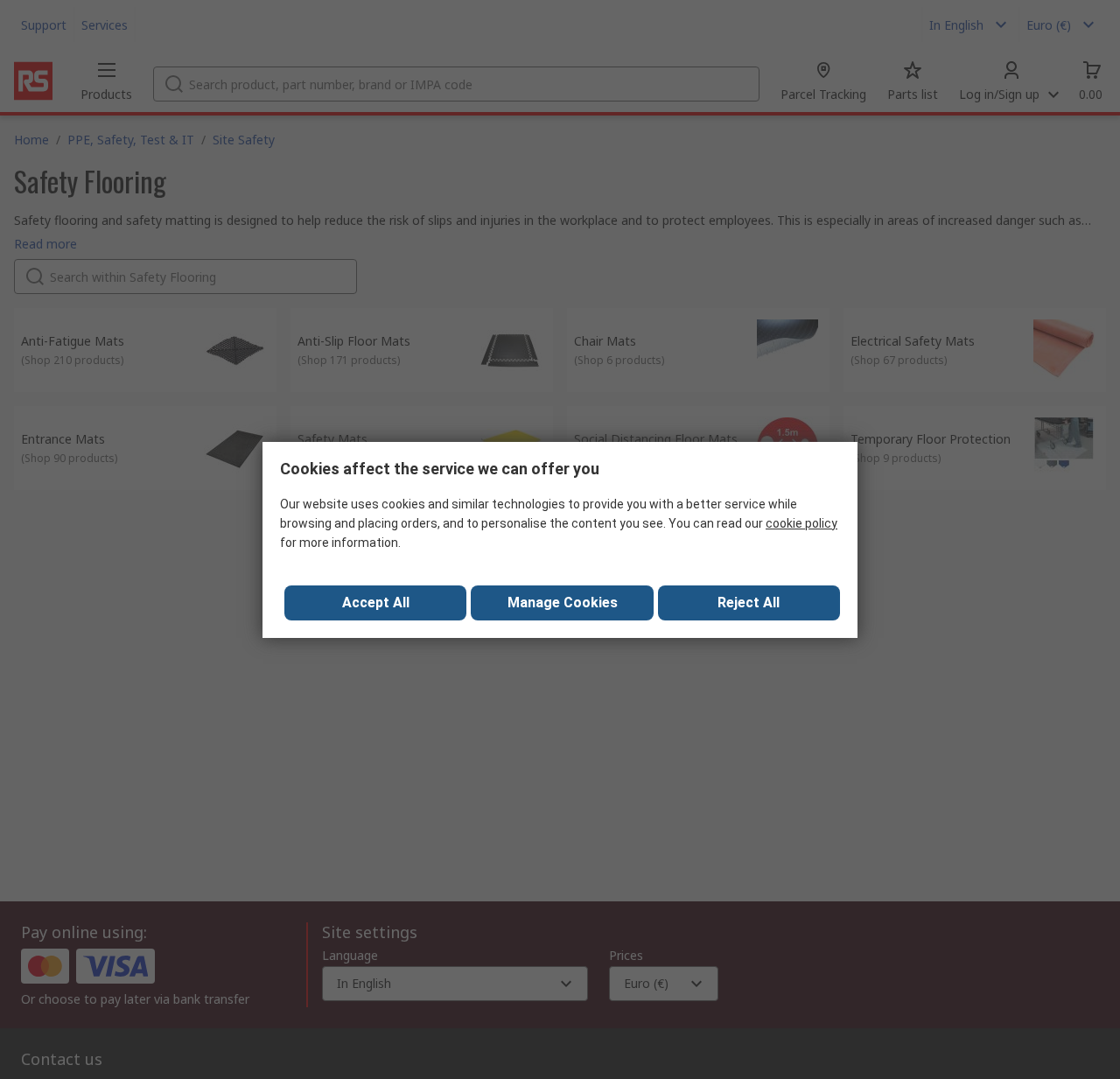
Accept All (376, 602)
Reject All (749, 602)
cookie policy (801, 523)
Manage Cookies (563, 602)
